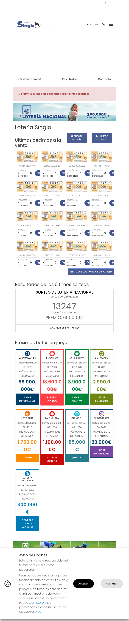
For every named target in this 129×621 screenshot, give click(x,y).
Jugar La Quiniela (52, 459)
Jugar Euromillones (27, 399)
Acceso (94, 24)
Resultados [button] (69, 79)
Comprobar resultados (64, 328)
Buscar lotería (77, 137)
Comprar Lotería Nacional (27, 524)
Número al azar (102, 137)
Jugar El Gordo (52, 399)
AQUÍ (38, 612)
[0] (105, 24)
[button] (20, 116)
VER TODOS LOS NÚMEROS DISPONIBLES (91, 271)
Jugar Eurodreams (101, 452)
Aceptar (83, 583)
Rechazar (112, 583)
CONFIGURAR (37, 603)
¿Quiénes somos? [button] (29, 79)
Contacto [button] (104, 79)
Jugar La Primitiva (76, 399)
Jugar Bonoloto (101, 399)
